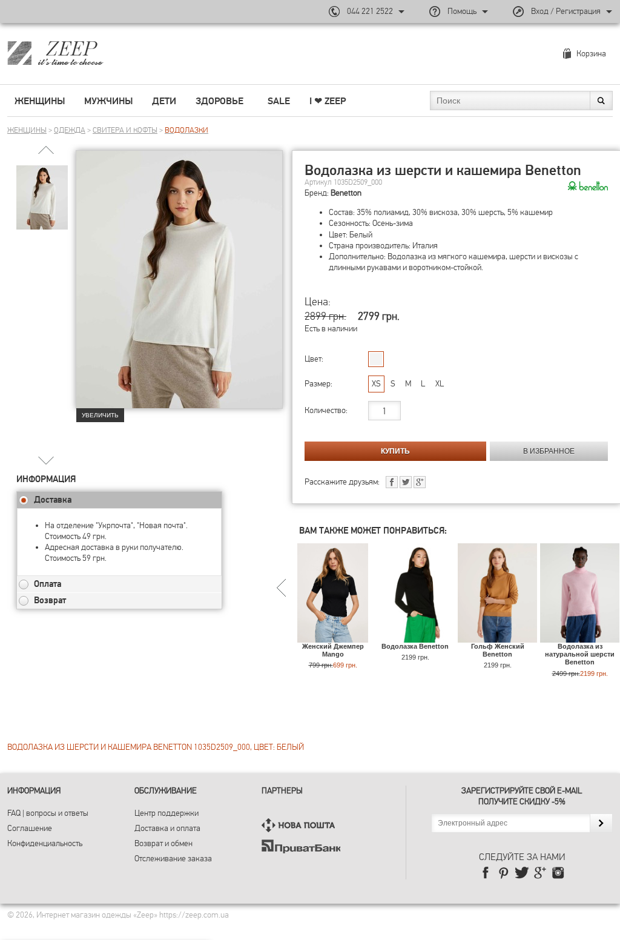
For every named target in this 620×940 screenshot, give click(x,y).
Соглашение (29, 828)
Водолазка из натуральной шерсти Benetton (580, 654)
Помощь (462, 11)
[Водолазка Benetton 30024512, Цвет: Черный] (415, 637)
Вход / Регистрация (566, 11)
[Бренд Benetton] (588, 186)
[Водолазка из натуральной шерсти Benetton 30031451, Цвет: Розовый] (579, 637)
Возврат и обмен (163, 843)
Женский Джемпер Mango (333, 650)
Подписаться (601, 823)
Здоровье (219, 101)
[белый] (376, 359)
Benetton (346, 193)
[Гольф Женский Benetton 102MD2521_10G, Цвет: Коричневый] (497, 637)
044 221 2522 (370, 11)
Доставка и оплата (167, 828)
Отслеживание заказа (173, 858)
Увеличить (100, 415)
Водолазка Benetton (415, 646)
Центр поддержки (166, 813)
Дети (164, 101)
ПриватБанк (301, 846)
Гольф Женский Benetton (497, 650)
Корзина (591, 53)
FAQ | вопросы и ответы (47, 813)
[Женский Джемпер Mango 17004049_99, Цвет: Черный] (332, 637)
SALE (279, 101)
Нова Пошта (301, 825)
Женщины (40, 101)
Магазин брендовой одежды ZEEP (76, 52)
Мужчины (108, 101)
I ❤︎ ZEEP (327, 101)
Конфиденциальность (44, 843)
